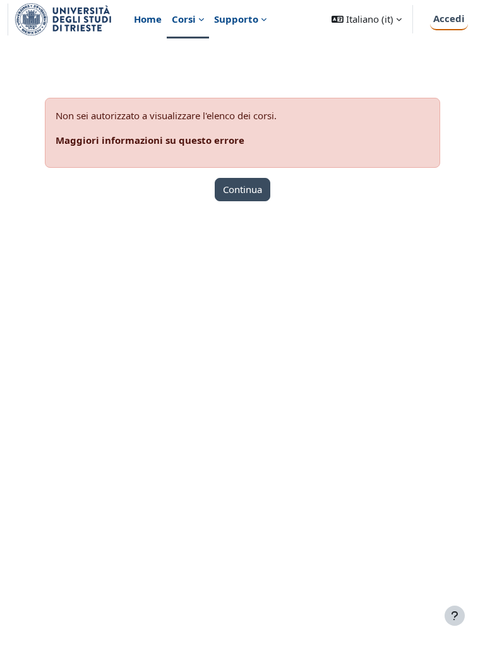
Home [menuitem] (148, 19)
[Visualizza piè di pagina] (455, 616)
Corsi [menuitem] (184, 19)
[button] (366, 19)
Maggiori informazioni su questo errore (150, 140)
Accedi (449, 18)
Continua (242, 189)
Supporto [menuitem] (236, 19)
